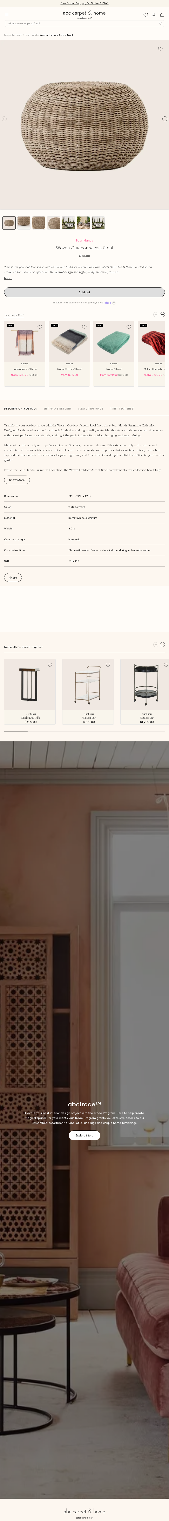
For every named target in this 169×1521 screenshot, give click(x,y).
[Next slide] (162, 314)
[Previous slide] (155, 314)
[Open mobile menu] (7, 15)
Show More (17, 480)
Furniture (17, 35)
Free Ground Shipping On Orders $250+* (85, 3)
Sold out (84, 292)
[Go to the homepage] (84, 18)
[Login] (154, 15)
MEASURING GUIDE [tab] (90, 408)
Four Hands (31, 35)
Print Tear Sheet (122, 408)
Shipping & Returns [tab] (57, 408)
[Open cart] (162, 15)
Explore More (84, 1135)
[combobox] (84, 23)
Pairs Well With (14, 315)
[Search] (161, 23)
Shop (7, 35)
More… (8, 278)
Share (13, 577)
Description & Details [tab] (20, 408)
